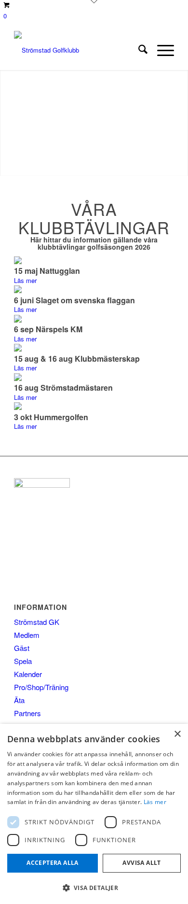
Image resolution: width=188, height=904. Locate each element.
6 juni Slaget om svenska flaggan (74, 300)
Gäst (21, 648)
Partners (27, 713)
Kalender (28, 674)
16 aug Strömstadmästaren (63, 387)
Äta (19, 700)
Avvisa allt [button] (141, 863)
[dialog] (94, 814)
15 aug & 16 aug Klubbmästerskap (77, 358)
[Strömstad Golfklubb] (78, 50)
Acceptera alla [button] (53, 863)
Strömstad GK (36, 622)
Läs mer (25, 280)
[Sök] (138, 50)
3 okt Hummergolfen (51, 417)
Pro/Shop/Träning (41, 687)
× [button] (177, 734)
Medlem (27, 635)
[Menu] (161, 50)
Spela (23, 661)
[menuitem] (138, 50)
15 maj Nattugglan (47, 270)
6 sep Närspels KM (48, 329)
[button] (94, 888)
